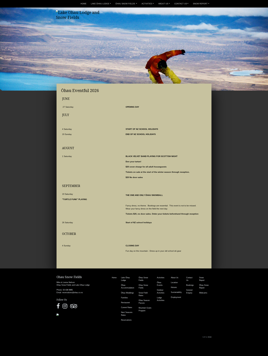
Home (83, 4)
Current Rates (126, 307)
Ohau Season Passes (144, 301)
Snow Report (200, 4)
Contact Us (180, 4)
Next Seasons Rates (126, 313)
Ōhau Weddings (127, 293)
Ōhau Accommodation (127, 286)
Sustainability (176, 292)
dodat (209, 337)
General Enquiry (189, 291)
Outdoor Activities (160, 291)
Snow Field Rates (143, 294)
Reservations (126, 320)
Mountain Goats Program (145, 309)
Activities (147, 4)
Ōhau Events (160, 283)
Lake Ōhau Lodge (100, 4)
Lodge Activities (160, 299)
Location (174, 282)
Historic (174, 287)
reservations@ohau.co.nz (72, 292)
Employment (176, 297)
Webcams (203, 293)
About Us (163, 4)
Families (124, 298)
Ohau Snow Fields (143, 286)
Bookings (190, 285)
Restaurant (125, 302)
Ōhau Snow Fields (125, 4)
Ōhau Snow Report (204, 286)
